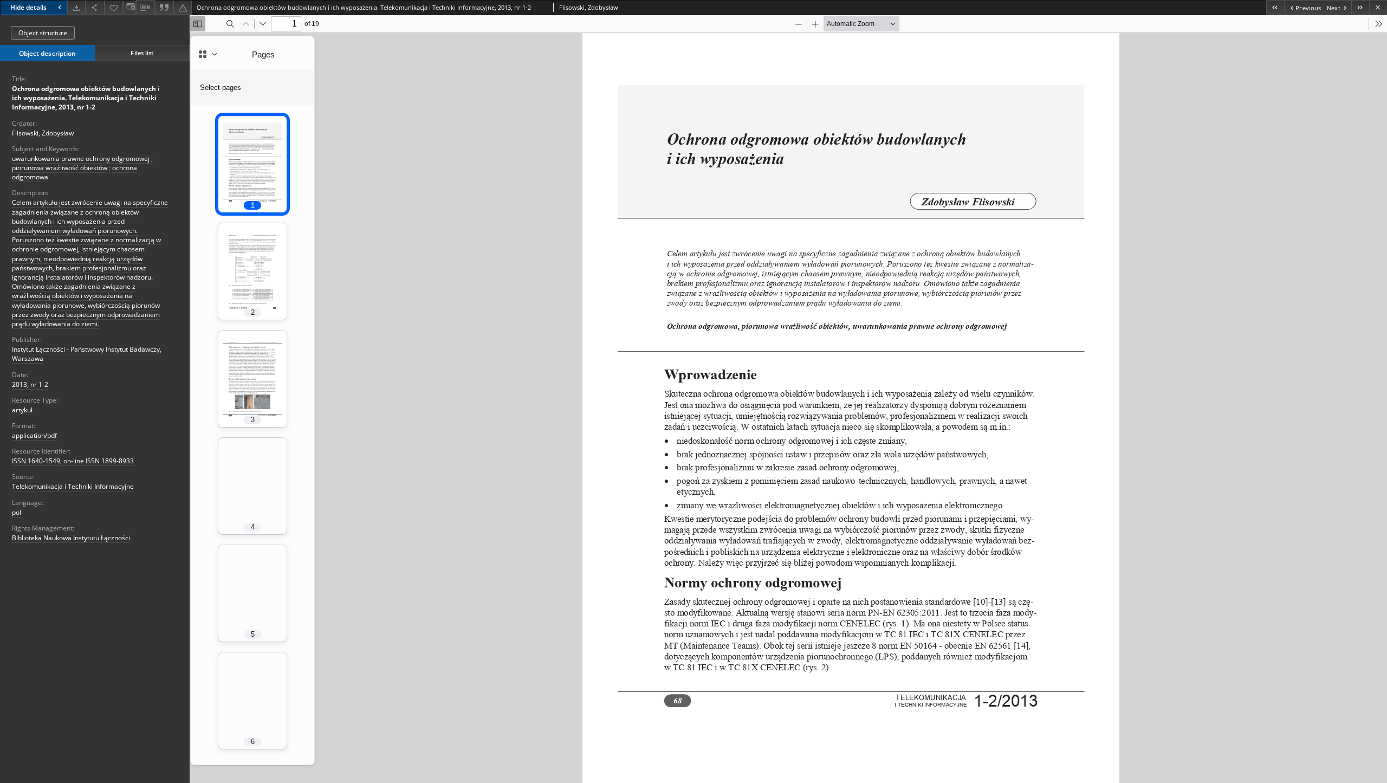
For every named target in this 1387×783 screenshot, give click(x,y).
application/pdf (34, 435)
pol (16, 512)
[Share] (95, 7)
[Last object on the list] (1360, 7)
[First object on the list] (1275, 7)
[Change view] (129, 7)
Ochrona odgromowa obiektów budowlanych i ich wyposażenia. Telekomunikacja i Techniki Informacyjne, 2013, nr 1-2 (86, 98)
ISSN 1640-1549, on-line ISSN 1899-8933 (73, 460)
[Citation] (164, 7)
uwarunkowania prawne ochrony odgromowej (81, 158)
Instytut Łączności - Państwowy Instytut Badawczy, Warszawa (86, 354)
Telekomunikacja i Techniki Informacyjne (73, 486)
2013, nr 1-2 (30, 384)
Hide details (28, 7)
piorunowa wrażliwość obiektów (59, 167)
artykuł (22, 410)
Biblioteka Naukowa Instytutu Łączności (71, 537)
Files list (142, 53)
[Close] (1378, 7)
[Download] (76, 7)
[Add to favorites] (114, 7)
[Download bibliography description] (145, 7)
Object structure (42, 32)
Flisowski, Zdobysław (43, 133)
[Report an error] (182, 7)
